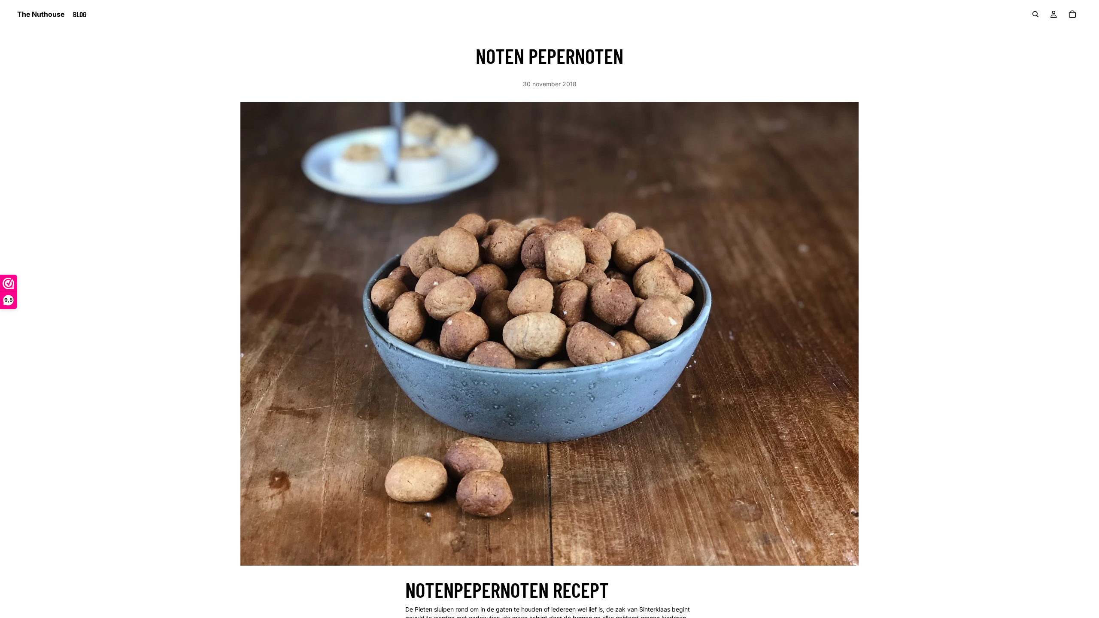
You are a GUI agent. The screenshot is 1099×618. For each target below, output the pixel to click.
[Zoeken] (1035, 14)
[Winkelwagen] (1072, 14)
